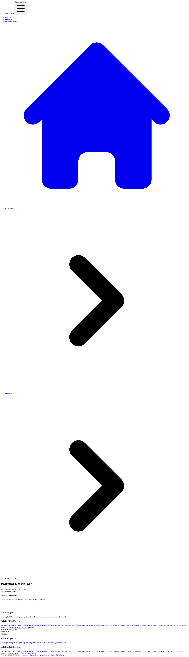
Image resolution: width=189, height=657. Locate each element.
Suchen (4, 634)
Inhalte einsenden (11, 21)
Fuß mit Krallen (66, 625)
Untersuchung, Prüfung (148, 625)
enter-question (6, 629)
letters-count (5, 632)
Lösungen (8, 19)
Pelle (74, 625)
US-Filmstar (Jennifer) (165, 625)
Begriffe (8, 17)
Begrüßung (21, 617)
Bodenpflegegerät (35, 625)
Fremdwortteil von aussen (85, 625)
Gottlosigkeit (5, 617)
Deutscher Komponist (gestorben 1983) (52, 617)
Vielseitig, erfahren (32, 617)
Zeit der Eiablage (179, 625)
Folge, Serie (10, 625)
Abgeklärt (13, 617)
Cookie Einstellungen (58, 655)
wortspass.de (23, 655)
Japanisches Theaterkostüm (50, 625)
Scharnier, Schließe (22, 625)
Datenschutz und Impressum (39, 655)
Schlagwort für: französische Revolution (108, 625)
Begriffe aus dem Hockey (131, 625)
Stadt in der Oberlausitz (29, 627)
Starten (3, 625)
